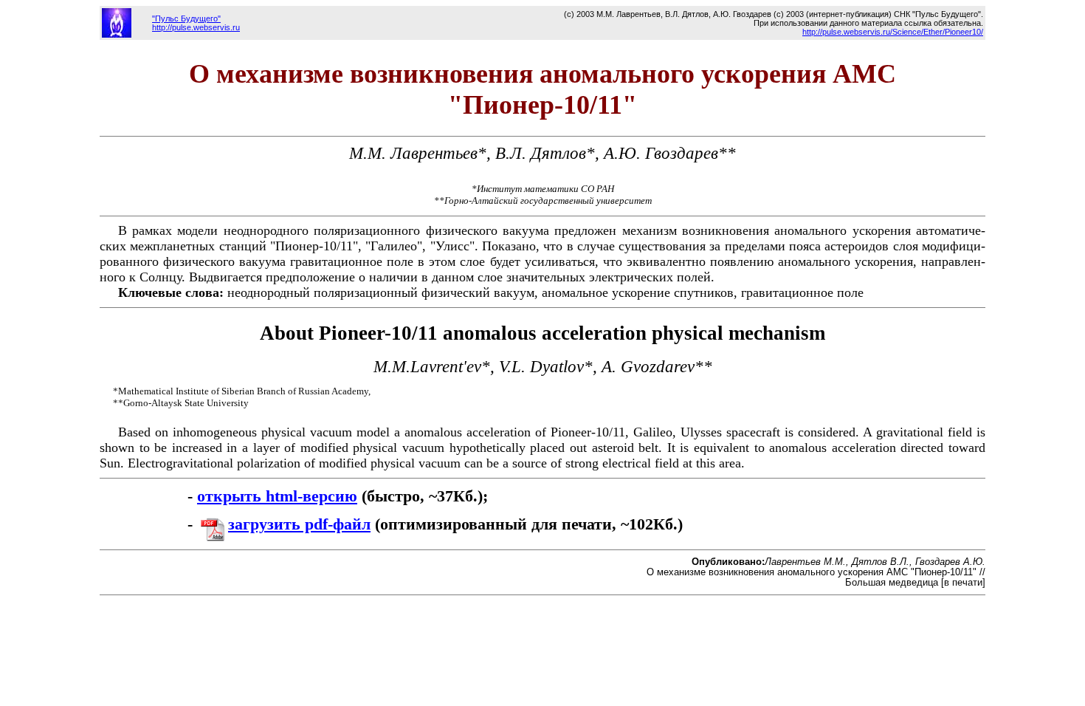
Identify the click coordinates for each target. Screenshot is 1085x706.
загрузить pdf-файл (299, 524)
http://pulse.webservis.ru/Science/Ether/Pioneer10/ (892, 31)
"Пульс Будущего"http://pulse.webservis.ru (196, 23)
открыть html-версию (277, 496)
